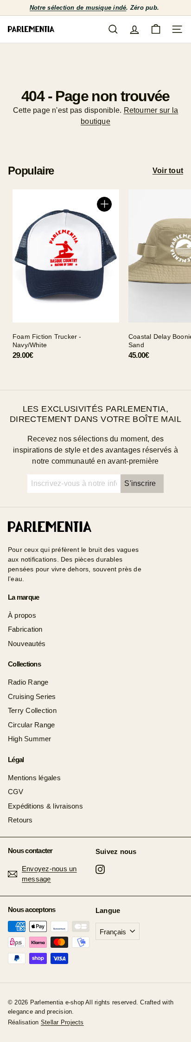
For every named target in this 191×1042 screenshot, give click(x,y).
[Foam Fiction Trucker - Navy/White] (66, 278)
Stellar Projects (62, 1022)
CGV (16, 792)
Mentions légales (34, 778)
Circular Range (31, 725)
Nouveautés (26, 643)
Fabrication (25, 629)
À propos (22, 615)
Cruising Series (32, 696)
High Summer (29, 739)
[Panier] (155, 29)
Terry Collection (32, 710)
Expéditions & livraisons (45, 806)
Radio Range (28, 682)
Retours (20, 820)
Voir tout (168, 171)
